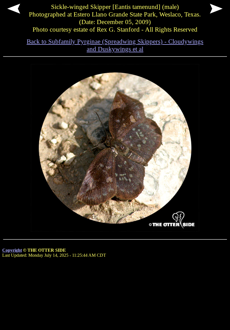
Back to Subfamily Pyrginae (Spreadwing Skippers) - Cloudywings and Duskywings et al (115, 45)
